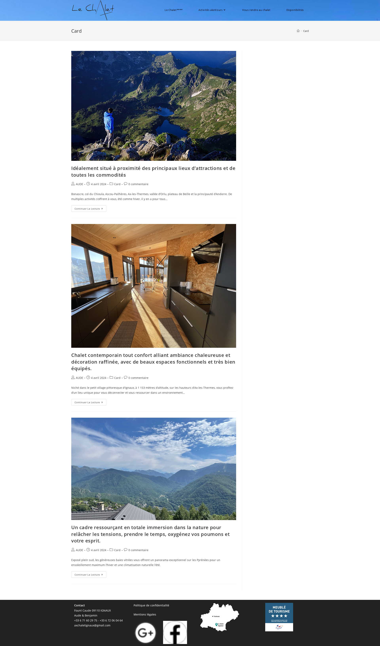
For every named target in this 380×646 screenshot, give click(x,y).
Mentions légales (145, 614)
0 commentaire (138, 184)
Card (306, 31)
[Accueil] (298, 31)
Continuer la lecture (90, 207)
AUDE (79, 184)
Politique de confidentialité (151, 605)
